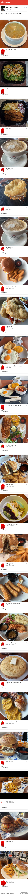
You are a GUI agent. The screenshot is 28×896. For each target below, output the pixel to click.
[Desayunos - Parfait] (14, 508)
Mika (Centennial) (12, 7)
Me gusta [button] (5, 55)
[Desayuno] (14, 311)
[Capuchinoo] (14, 231)
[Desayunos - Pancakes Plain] (14, 667)
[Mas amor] (14, 865)
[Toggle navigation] (25, 2)
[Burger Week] (14, 469)
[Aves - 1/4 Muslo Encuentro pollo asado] (14, 706)
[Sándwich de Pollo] (14, 271)
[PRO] (3, 51)
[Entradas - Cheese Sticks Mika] (14, 587)
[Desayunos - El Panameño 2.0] (14, 390)
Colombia (3, 893)
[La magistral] (14, 826)
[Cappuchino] (14, 152)
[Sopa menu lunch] (14, 34)
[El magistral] (14, 746)
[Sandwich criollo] (14, 192)
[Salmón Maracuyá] (14, 627)
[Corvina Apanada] (14, 429)
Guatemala (12, 893)
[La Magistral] (14, 548)
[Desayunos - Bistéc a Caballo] (14, 350)
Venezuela (7, 893)
